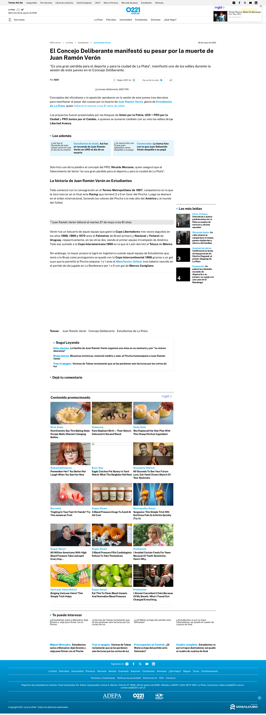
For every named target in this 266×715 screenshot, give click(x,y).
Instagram (127, 664)
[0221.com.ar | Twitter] (245, 2)
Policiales (111, 19)
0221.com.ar (55, 43)
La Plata (98, 19)
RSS (161, 678)
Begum (187, 671)
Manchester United (128, 261)
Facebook (133, 664)
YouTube (147, 664)
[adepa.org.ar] (112, 697)
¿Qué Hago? (170, 19)
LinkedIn (153, 664)
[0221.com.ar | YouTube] (250, 2)
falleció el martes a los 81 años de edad (99, 106)
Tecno (196, 671)
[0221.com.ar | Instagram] (234, 2)
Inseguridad (31, 3)
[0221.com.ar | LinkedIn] (256, 2)
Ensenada (123, 671)
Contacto (170, 678)
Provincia (90, 671)
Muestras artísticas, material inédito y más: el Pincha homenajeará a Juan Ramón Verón (109, 357)
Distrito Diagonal (84, 3)
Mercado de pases (130, 3)
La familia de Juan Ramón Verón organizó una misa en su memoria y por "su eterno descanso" (109, 349)
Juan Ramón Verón (130, 101)
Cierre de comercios (64, 3)
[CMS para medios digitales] (244, 707)
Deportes (135, 671)
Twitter (140, 664)
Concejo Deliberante (102, 331)
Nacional (101, 671)
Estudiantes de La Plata (132, 331)
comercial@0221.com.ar (133, 687)
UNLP (97, 3)
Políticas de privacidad (129, 678)
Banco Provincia (111, 3)
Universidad (126, 19)
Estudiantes (146, 3)
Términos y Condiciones (103, 678)
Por (54, 80)
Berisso (112, 671)
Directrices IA (150, 678)
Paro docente (46, 3)
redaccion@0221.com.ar (231, 685)
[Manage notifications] (259, 698)
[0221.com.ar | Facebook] (239, 2)
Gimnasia (159, 3)
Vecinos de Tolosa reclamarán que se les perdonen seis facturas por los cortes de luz (110, 365)
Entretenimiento (209, 671)
